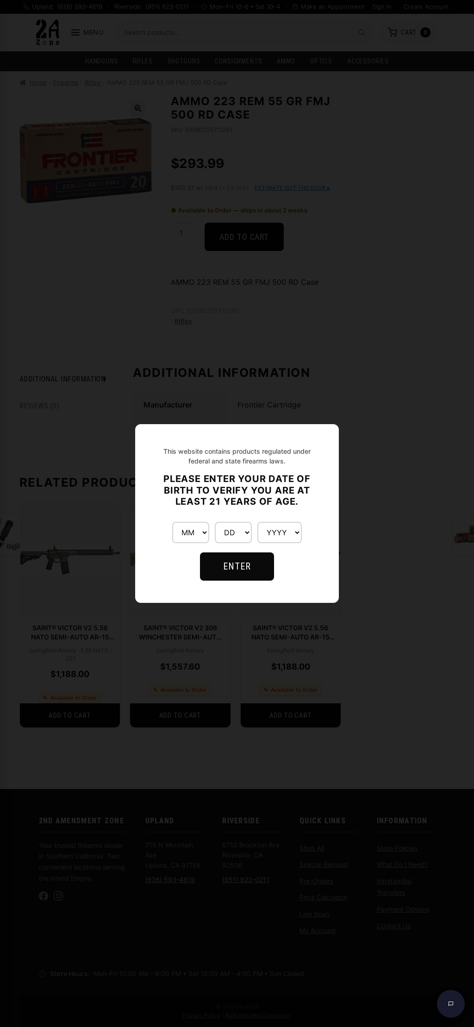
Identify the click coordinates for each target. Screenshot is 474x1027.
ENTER (237, 566)
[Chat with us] (451, 1004)
